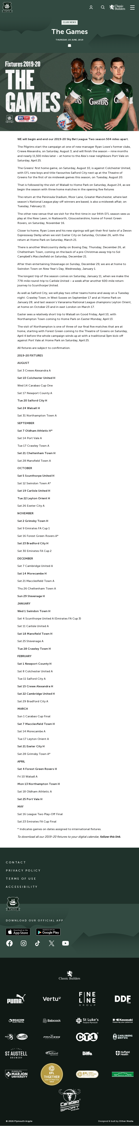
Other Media (126, 1121)
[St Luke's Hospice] (87, 1021)
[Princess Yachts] (52, 1037)
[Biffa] (87, 1053)
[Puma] (16, 999)
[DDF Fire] (122, 999)
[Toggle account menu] (91, 7)
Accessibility (22, 886)
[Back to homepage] (7, 7)
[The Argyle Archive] (122, 1074)
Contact (16, 862)
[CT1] (87, 1036)
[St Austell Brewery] (16, 1053)
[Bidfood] (52, 1053)
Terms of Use (21, 878)
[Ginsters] (16, 1037)
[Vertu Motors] (52, 999)
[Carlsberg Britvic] (122, 1036)
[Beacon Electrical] (16, 1020)
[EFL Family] (87, 1074)
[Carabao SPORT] (69, 1100)
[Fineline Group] (87, 999)
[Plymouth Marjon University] (16, 1074)
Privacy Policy (23, 870)
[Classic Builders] (69, 975)
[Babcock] (52, 1020)
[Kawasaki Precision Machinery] (122, 1020)
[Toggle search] (102, 7)
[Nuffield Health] (122, 1053)
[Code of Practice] (52, 1074)
